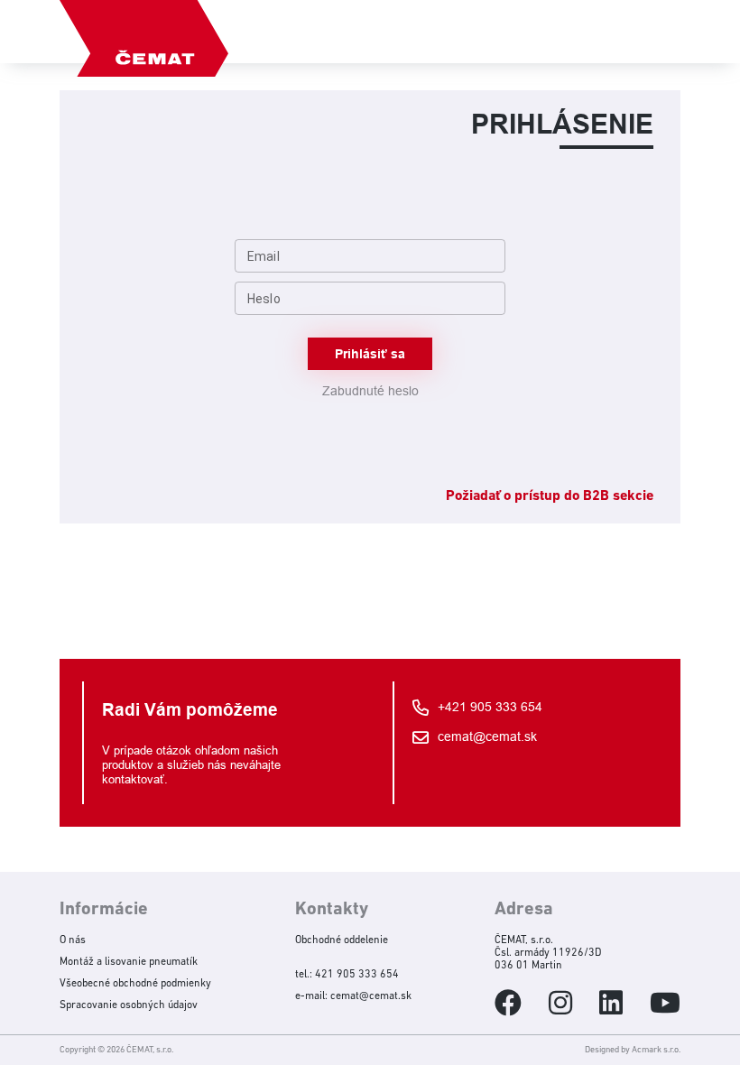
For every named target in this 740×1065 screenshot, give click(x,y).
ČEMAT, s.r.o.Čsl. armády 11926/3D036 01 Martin (548, 953)
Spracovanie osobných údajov (129, 1005)
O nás (73, 940)
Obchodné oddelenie (341, 940)
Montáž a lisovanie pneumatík (129, 962)
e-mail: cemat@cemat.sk (353, 996)
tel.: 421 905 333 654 (347, 974)
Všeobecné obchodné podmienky (135, 983)
